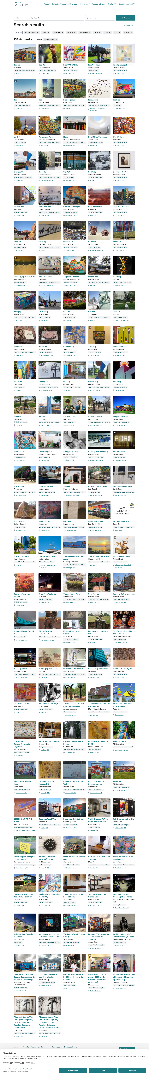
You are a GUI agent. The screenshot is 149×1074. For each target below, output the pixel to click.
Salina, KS (19, 425)
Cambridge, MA (120, 495)
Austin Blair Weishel (46, 634)
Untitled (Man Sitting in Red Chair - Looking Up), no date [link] (73, 977)
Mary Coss (92, 862)
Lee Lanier (67, 419)
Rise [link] (15, 100)
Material (70, 32)
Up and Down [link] (19, 521)
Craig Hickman (19, 349)
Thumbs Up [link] (43, 312)
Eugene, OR (20, 355)
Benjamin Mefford (45, 349)
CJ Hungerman (118, 102)
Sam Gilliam (43, 279)
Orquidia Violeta (119, 67)
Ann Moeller (117, 209)
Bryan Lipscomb (20, 279)
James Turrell (93, 140)
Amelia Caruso (19, 314)
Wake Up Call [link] (44, 521)
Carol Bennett (44, 102)
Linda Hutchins (118, 671)
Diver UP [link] (92, 242)
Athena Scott (93, 942)
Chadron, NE (94, 215)
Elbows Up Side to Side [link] (73, 819)
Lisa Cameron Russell (47, 140)
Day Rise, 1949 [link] (119, 172)
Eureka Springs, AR (121, 750)
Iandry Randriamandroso (72, 140)
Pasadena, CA (70, 642)
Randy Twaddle (44, 209)
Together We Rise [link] (121, 207)
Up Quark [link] (18, 346)
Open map (130, 25)
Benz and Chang (119, 174)
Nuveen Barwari (44, 939)
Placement (84, 32)
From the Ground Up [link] (121, 556)
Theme (126, 32)
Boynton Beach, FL (96, 460)
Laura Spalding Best (21, 102)
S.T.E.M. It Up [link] (69, 416)
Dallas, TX (44, 250)
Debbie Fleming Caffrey (122, 939)
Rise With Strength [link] (71, 207)
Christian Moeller (45, 174)
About (46, 4)
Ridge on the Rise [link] (120, 416)
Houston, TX (20, 73)
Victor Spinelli (93, 244)
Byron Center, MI (96, 495)
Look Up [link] (66, 381)
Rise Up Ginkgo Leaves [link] (123, 65)
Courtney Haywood (70, 562)
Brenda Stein (93, 102)
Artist (44, 32)
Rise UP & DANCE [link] (70, 65)
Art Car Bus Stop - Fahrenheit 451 (124, 900)
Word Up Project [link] (120, 451)
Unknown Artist (69, 982)
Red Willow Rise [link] (95, 207)
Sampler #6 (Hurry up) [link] (122, 669)
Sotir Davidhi (93, 489)
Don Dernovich (68, 244)
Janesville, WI (120, 108)
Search (127, 18)
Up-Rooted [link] (68, 242)
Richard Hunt (118, 559)
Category (17, 13)
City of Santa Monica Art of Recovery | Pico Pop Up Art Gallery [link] (124, 977)
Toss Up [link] (116, 312)
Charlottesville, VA (22, 868)
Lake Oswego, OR (47, 355)
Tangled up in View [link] (71, 594)
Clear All (18, 32)
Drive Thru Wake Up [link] (47, 594)
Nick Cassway (44, 980)
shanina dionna (68, 862)
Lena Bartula (93, 349)
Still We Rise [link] (118, 137)
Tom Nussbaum (44, 384)
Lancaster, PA (70, 215)
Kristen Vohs (68, 597)
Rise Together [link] (69, 100)
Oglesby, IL (94, 320)
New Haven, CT (46, 905)
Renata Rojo (117, 822)
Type (96, 32)
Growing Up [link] (19, 172)
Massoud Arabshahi (70, 489)
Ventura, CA (69, 180)
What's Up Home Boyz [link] (48, 704)
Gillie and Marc (93, 67)
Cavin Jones (18, 787)
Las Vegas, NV (70, 145)
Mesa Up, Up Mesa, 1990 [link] (24, 277)
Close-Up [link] (42, 172)
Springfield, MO (21, 180)
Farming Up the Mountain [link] (124, 594)
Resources (84, 4)
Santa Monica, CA (121, 988)
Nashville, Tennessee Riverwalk (97, 110)
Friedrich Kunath (20, 671)
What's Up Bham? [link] (96, 521)
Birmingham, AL (95, 530)
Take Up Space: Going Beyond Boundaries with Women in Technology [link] (24, 977)
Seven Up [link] (117, 381)
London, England (96, 73)
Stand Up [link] (117, 242)
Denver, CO (20, 250)
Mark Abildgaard (20, 749)
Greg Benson (18, 706)
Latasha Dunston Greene (48, 454)
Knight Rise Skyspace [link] (97, 137)
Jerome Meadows (70, 709)
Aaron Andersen (45, 67)
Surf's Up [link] (67, 172)
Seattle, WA (119, 285)
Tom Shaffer (68, 349)
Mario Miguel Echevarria (122, 636)
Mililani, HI (19, 565)
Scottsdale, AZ (95, 145)
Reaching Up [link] (68, 346)
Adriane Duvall (118, 349)
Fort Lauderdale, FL (47, 285)
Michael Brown (68, 787)
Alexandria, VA (70, 715)
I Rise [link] (65, 137)
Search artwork (35, 13)
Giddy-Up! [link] (43, 242)
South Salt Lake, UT (72, 285)
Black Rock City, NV (97, 250)
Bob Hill (116, 314)
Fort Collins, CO (46, 145)
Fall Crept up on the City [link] (123, 819)
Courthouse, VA (21, 640)
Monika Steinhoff (45, 787)
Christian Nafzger (94, 174)
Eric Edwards (118, 384)
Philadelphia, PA (120, 425)
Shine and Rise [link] (45, 207)
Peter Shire (67, 636)
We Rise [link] (116, 100)
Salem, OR (118, 530)
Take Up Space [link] (45, 451)
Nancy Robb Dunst (21, 824)
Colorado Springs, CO (122, 642)
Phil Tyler (42, 671)
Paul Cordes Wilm (95, 524)
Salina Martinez (69, 454)
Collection (57, 32)
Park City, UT (94, 602)
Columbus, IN (69, 320)
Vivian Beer (18, 634)
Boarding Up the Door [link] (122, 521)
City (116, 32)
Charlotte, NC (70, 753)
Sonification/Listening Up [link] (124, 486)
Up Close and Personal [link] (73, 669)
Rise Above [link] (93, 100)
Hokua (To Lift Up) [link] (21, 556)
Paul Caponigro (44, 862)
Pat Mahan (92, 209)
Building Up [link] (43, 381)
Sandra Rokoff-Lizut (95, 747)
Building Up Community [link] (98, 451)
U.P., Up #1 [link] (67, 521)
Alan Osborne (93, 419)
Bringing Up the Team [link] (48, 669)
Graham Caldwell (20, 524)
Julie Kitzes (117, 862)
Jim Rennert (67, 899)
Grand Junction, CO (47, 640)
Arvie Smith (117, 140)
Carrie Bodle (117, 489)
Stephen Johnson (45, 244)
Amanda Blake (68, 384)
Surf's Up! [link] (92, 172)
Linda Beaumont (94, 824)
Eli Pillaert (17, 67)
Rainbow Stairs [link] (119, 741)
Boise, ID (93, 180)
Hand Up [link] (17, 242)
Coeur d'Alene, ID (96, 793)
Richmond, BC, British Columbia (48, 566)
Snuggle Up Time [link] (70, 451)
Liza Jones (18, 1030)
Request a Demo (98, 4)
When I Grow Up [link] (45, 631)
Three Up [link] (92, 346)
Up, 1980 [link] (42, 416)
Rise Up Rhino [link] (94, 65)
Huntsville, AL (119, 215)
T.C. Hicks (42, 419)
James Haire (18, 419)
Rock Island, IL (95, 390)
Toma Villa (17, 899)
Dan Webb (117, 279)
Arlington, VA (20, 530)
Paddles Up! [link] (118, 346)
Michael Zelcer (69, 174)
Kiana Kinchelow (20, 599)
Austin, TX (69, 108)
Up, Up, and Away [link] (46, 137)
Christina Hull (93, 787)
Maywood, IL (94, 642)
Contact (111, 4)
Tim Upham (18, 489)
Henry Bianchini (19, 559)
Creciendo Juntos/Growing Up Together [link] (22, 744)
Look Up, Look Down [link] (47, 556)
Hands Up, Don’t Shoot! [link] (49, 741)
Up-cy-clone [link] (19, 486)
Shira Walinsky (118, 597)
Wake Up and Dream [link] (22, 669)
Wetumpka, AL (120, 355)
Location (88, 13)
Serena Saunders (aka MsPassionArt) (22, 983)
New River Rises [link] (45, 277)
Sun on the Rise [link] (95, 416)
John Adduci (93, 314)
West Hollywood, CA (47, 180)
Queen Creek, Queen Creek (25, 830)
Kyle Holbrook (19, 454)
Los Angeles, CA (21, 460)
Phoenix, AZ (69, 460)
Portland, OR (69, 73)
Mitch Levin (43, 822)
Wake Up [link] (117, 781)
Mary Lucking (19, 939)
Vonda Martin (68, 67)
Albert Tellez (43, 706)
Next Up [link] (17, 416)
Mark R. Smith (93, 899)
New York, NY (120, 250)
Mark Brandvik (19, 140)
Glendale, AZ (45, 530)
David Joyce (117, 524)
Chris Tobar (67, 102)
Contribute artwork (126, 4)
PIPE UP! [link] (66, 312)
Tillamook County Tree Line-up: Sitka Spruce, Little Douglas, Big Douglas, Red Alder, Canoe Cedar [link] (23, 1022)
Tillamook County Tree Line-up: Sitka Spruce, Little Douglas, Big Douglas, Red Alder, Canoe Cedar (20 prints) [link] (49, 1022)
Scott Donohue (19, 244)
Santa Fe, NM (20, 285)
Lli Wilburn (42, 597)
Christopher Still (94, 559)
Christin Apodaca (69, 822)
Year (106, 32)
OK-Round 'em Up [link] (21, 704)
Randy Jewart (68, 524)
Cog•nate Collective (120, 982)
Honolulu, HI (45, 108)
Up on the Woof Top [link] (47, 819)
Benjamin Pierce (20, 174)
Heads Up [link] (117, 277)
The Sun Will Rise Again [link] (98, 556)
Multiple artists (68, 209)
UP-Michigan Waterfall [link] (98, 486)
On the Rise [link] (93, 277)
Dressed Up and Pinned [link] (24, 631)
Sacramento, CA (96, 425)
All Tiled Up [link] (68, 486)
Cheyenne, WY (70, 355)
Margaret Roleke (119, 244)
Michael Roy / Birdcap (71, 279)
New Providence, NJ (122, 320)
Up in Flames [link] (93, 594)
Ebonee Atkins (44, 744)
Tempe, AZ (19, 108)
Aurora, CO (44, 828)
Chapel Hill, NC (70, 677)
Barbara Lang (43, 524)
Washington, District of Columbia (123, 566)
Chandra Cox (68, 747)
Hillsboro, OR (45, 73)
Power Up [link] (92, 312)
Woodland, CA (21, 755)
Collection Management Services (64, 4)
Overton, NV (20, 145)
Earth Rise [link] (18, 137)
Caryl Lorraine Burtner (22, 862)
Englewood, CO (70, 530)
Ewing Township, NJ (47, 390)
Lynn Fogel (18, 384)
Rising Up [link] (17, 312)
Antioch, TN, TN (46, 945)
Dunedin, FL (94, 565)
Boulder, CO (45, 460)
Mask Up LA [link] (19, 451)
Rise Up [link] (17, 65)
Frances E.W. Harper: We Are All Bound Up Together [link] (99, 936)
